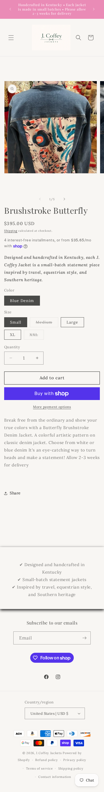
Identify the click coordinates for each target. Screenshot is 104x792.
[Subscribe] (84, 637)
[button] (11, 38)
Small (15, 322)
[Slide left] (40, 199)
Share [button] (15, 493)
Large (72, 322)
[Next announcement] (94, 9)
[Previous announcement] (10, 9)
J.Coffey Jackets (49, 753)
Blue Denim (22, 300)
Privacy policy (74, 760)
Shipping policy (70, 768)
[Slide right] (64, 199)
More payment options (52, 407)
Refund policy (46, 760)
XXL (37, 336)
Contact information (54, 777)
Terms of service (39, 768)
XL (12, 334)
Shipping (10, 231)
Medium (47, 323)
